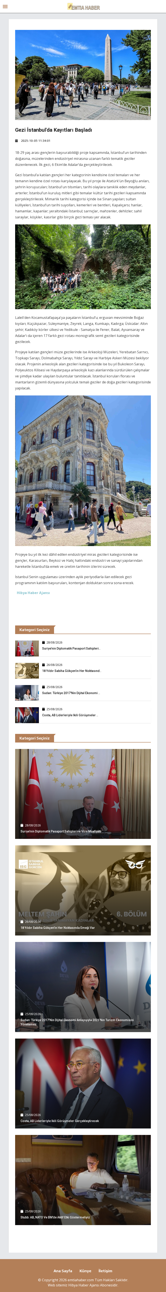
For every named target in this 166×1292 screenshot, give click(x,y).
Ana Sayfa (63, 1271)
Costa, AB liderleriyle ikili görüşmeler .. (70, 715)
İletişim (105, 1271)
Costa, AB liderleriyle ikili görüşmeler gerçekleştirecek (60, 1121)
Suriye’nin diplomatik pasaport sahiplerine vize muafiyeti (61, 831)
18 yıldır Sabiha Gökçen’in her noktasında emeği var (58, 927)
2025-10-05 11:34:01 (35, 141)
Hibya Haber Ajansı (83, 1285)
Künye (85, 1271)
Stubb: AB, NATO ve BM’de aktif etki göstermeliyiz (55, 1217)
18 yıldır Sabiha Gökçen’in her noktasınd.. (71, 671)
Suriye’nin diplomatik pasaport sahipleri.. (71, 648)
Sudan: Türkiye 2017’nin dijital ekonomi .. (71, 693)
